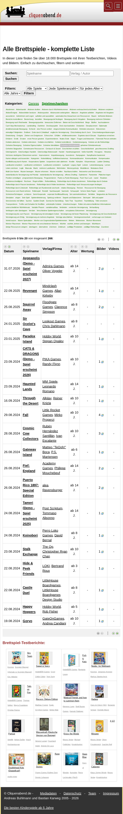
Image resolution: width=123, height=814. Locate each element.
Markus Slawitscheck (98, 677)
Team (92, 793)
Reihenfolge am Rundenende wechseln (44, 188)
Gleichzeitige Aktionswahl (47, 152)
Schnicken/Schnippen (14, 194)
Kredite (71, 162)
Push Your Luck (86, 178)
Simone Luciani (41, 741)
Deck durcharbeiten (67, 126)
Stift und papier (97, 198)
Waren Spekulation (25, 220)
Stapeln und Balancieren (72, 198)
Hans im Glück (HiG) (98, 705)
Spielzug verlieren (54, 198)
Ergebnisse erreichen (106, 135)
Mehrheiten (61, 168)
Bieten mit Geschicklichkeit (73, 122)
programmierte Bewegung (32, 178)
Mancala (28, 168)
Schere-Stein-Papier (88, 191)
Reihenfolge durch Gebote (97, 181)
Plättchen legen (105, 175)
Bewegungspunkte (36, 122)
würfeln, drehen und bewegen (78, 224)
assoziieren (10, 116)
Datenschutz (72, 793)
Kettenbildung (46, 158)
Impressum (111, 793)
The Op (47, 546)
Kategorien (35, 158)
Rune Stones (48, 760)
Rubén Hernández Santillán (50, 431)
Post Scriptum (52, 508)
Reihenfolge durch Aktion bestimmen (71, 181)
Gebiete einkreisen (29, 142)
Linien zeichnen (12, 168)
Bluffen (94, 122)
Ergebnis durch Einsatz (87, 135)
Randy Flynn (51, 364)
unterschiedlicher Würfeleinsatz (18, 207)
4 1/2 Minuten (103, 727)
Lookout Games (53, 321)
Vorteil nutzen (11, 220)
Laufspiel (65, 165)
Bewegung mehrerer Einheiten (98, 119)
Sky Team (29, 654)
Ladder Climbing (103, 162)
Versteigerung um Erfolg (15, 217)
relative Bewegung (68, 188)
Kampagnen (80, 155)
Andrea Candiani (54, 623)
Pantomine (93, 175)
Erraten (23, 139)
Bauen (93, 116)
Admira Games (53, 266)
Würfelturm (96, 224)
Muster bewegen (26, 171)
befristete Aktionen (105, 116)
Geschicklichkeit (87, 149)
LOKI (46, 566)
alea (45, 485)
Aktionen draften (34, 109)
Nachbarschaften (71, 171)
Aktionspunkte (43, 113)
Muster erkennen (41, 171)
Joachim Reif (107, 744)
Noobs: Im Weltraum (100, 666)
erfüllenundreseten (69, 135)
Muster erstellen (56, 171)
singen (17, 198)
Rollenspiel (36, 191)
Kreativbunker (77, 744)
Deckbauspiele (52, 126)
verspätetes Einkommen (75, 210)
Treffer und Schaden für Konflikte (32, 204)
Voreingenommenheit (82, 217)
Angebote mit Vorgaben (105, 113)
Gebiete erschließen (45, 142)
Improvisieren (44, 155)
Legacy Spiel (76, 165)
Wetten (71, 220)
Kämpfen (79, 162)
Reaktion (103, 178)
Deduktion (80, 126)
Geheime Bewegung (13, 145)
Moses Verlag (68, 740)
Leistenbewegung (96, 165)
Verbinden (63, 207)
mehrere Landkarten (47, 168)
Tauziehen (78, 201)
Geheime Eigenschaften (32, 145)
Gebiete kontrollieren (63, 142)
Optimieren (83, 175)
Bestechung (28, 119)
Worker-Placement (13, 224)
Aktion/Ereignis (11, 113)
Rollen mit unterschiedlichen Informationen (94, 204)
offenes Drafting (71, 175)
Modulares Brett (97, 168)
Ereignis (20, 135)
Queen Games (41, 773)
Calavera (95, 767)
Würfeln (63, 224)
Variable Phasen (38, 207)
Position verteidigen (13, 178)
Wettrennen (80, 220)
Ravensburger (52, 490)
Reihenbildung (50, 181)
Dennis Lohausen (42, 777)
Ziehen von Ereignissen (34, 135)
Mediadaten (48, 793)
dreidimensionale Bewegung (16, 129)
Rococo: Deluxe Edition (47, 699)
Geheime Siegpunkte (14, 149)
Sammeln (65, 191)
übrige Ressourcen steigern (16, 227)
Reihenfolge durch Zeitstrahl (17, 188)
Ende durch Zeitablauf (40, 132)
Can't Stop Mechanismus (15, 126)
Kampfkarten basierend (96, 155)
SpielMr (10, 740)
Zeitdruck (62, 227)
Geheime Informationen (70, 145)
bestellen (38, 119)
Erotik (16, 139)
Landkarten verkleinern (33, 165)
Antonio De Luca (47, 746)
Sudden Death (38, 201)
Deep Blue (84, 755)
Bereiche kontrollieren (14, 119)
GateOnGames (53, 618)
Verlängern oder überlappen (16, 210)
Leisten (85, 165)
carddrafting (31, 126)
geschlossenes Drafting (104, 149)
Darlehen (41, 126)
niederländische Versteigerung (51, 175)
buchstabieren (103, 122)
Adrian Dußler (19, 740)
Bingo (87, 122)
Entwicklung (10, 135)
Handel (61, 152)
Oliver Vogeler (52, 271)
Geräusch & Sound (53, 149)
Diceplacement (91, 126)
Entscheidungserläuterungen (103, 132)
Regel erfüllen (38, 181)
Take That (69, 201)
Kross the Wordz (71, 734)
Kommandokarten (77, 158)
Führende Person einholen (106, 139)
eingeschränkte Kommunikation (65, 129)
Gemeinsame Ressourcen (34, 149)
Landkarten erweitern (14, 165)
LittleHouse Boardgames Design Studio (52, 594)
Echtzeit (32, 129)
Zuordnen (105, 227)
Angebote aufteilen (87, 113)
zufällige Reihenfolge (92, 227)
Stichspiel (86, 198)
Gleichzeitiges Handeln (27, 152)
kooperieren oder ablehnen (57, 162)
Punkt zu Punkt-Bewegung (68, 178)
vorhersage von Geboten (101, 217)
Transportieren (11, 204)
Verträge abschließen (64, 217)
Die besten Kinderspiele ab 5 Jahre (29, 808)
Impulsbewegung (57, 155)
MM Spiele (49, 381)
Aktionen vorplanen (105, 109)
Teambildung (89, 201)
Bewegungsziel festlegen (53, 119)
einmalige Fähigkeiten (14, 132)
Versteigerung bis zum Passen (17, 214)
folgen (73, 139)
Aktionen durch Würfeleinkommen (55, 109)
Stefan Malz (53, 710)
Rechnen (27, 181)
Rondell (45, 191)
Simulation (10, 198)
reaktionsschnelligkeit (14, 181)
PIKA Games (51, 359)
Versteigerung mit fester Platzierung (74, 214)
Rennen (80, 188)
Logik (21, 168)
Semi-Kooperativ (39, 194)
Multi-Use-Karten (12, 171)
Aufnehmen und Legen (25, 116)
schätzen (27, 194)
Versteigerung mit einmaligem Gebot (45, 214)
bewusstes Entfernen (53, 122)
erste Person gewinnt (35, 139)
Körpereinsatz (90, 162)
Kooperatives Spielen (37, 162)
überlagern (33, 227)
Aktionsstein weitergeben (60, 113)
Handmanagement (73, 152)
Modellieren (84, 168)
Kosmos (11, 667)
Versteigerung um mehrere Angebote (40, 217)
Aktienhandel (21, 109)
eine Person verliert (44, 129)
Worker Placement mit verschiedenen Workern (40, 224)
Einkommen (100, 129)
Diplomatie (103, 126)
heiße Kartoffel (87, 152)
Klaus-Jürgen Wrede (98, 773)
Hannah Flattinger (76, 711)
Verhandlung (94, 207)
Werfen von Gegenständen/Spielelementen (50, 220)
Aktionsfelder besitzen (27, 113)
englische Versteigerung (59, 132)
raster (96, 178)
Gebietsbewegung (80, 142)
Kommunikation (91, 158)
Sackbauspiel (54, 191)
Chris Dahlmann (53, 326)
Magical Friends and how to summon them (75, 699)
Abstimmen (10, 109)
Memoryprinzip (73, 168)
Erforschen (48, 135)
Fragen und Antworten (85, 139)
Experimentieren (51, 139)
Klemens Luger (68, 706)
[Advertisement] (61, 35)
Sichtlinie (91, 194)
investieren (70, 155)
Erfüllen (57, 135)
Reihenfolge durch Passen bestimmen (20, 184)
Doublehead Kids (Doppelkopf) (16, 769)
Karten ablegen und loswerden (17, 158)
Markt (35, 168)
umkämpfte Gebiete (53, 204)
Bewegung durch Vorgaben (74, 119)
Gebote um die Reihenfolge (98, 142)
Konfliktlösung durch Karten (16, 162)
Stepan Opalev (53, 341)
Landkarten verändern (52, 165)
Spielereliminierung (38, 198)
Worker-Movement (93, 220)
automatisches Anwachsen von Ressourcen (73, 116)
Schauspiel (74, 191)
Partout (11, 734)
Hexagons (98, 152)
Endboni (27, 132)
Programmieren (50, 178)
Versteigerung (91, 210)
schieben (101, 191)
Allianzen (74, 113)
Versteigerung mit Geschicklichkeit (103, 214)
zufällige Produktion (74, 227)
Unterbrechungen (70, 204)
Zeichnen (53, 227)
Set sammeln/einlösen (78, 194)
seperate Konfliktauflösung (57, 194)
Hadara (94, 699)
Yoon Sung (50, 677)
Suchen (29, 201)
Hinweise (107, 152)
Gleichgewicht (11, 152)
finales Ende (64, 139)
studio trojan (12, 777)
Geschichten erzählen (70, 149)
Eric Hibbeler (12, 677)
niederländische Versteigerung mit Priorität (22, 175)
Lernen (107, 165)
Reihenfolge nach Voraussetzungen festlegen (84, 184)
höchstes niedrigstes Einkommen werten (21, 155)
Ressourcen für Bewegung (95, 188)
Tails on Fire (29, 689)
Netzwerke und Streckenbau (90, 171)
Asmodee (73, 773)
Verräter (32, 210)
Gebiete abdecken (13, 142)
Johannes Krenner (105, 672)
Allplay (47, 398)
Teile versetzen (101, 201)
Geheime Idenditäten (51, 145)
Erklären (9, 139)
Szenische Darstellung (54, 201)
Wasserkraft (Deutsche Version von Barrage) (46, 734)
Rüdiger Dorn (52, 773)
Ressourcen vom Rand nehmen (18, 191)
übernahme (43, 227)
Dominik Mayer (103, 710)
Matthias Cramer (41, 705)
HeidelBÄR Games (42, 672)
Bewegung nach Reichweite (16, 122)
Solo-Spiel (26, 198)
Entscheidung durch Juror (81, 132)
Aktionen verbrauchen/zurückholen (83, 109)
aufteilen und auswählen (44, 116)
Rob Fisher (50, 611)
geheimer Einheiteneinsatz (91, 145)
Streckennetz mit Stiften (15, 201)
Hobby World (51, 336)
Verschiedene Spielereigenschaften (50, 210)
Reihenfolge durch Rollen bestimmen (51, 184)
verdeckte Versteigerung (78, 207)
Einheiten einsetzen (86, 129)
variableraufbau (52, 207)
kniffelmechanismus (60, 158)
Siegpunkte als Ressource (106, 194)
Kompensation (104, 158)
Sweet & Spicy (43, 666)
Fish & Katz (84, 658)
